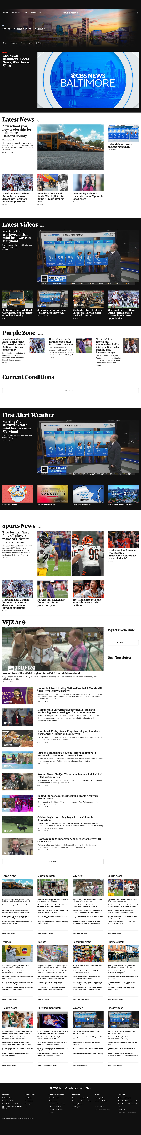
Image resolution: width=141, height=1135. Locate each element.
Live (25, 13)
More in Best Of (43, 999)
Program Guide (54, 1101)
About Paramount (124, 1098)
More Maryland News (45, 933)
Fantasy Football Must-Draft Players (12, 1107)
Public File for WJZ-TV (80, 1098)
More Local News (8, 933)
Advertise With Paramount (127, 1101)
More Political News (9, 999)
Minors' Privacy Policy (102, 1110)
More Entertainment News (47, 1065)
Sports (23, 43)
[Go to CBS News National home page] (70, 13)
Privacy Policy (100, 1098)
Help (119, 1107)
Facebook (29, 1101)
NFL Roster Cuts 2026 (10, 1104)
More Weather (69, 391)
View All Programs (122, 643)
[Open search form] (137, 13)
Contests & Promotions (57, 1104)
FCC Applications (78, 1104)
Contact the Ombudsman (127, 1113)
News (5, 43)
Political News (7, 1098)
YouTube (28, 1098)
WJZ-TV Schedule (121, 630)
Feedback (121, 1110)
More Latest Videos (115, 1065)
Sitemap (52, 1113)
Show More (52, 861)
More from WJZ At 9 (80, 933)
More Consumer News (81, 999)
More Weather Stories (80, 1065)
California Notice (101, 1101)
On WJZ (39, 43)
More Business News (115, 999)
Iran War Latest (7, 1101)
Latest (5, 12)
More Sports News (114, 933)
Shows (33, 12)
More (39, 121)
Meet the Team (54, 1098)
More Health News (9, 1065)
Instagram (29, 1104)
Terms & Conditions (56, 1110)
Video (31, 43)
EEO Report (76, 1107)
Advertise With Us (55, 1107)
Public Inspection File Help (81, 1101)
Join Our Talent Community (128, 1104)
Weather (14, 43)
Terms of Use (99, 1107)
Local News (15, 12)
